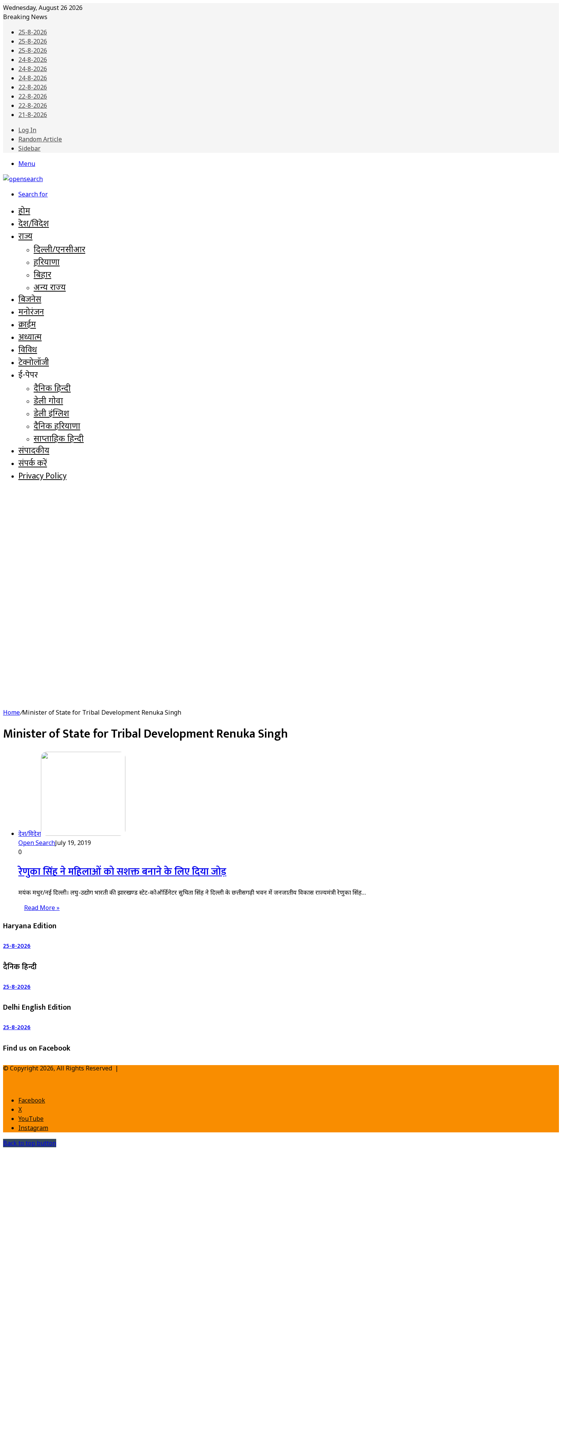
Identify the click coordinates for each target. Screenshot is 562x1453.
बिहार (42, 274)
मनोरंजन (31, 312)
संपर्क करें (32, 463)
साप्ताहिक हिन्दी (59, 438)
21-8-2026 (32, 114)
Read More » (42, 907)
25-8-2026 (32, 32)
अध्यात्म (30, 337)
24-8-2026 (32, 59)
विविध (27, 350)
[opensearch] (23, 179)
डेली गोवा (48, 400)
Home (11, 712)
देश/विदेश (33, 224)
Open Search (36, 842)
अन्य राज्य (50, 286)
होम (24, 211)
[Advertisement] (281, 543)
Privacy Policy (42, 476)
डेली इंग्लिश (51, 412)
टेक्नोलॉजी (33, 362)
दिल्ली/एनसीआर (59, 249)
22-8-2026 (32, 87)
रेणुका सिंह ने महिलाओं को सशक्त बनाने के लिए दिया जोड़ (122, 872)
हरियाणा (47, 261)
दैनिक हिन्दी (52, 387)
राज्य (25, 236)
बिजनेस (29, 299)
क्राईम (27, 325)
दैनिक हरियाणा (57, 425)
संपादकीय (33, 451)
